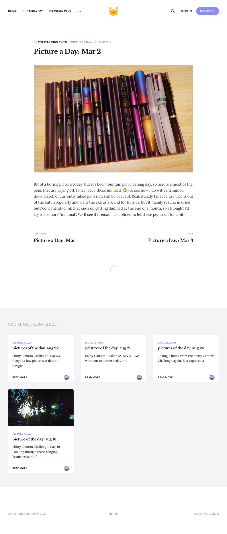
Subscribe (207, 11)
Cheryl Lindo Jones (52, 42)
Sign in (186, 11)
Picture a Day (33, 11)
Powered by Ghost (206, 514)
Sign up (114, 514)
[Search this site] (173, 11)
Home (12, 11)
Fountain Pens (60, 11)
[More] (79, 11)
